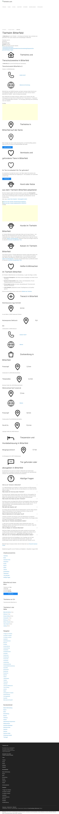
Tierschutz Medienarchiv (8, 685)
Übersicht (14, 807)
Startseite (4, 29)
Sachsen (5, 731)
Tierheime (4, 47)
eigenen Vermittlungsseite (12, 238)
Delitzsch (5, 614)
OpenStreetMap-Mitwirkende (33, 808)
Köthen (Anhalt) (6, 622)
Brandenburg (6, 713)
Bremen (5, 715)
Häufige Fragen (9, 49)
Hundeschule (5, 658)
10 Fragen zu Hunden (7, 635)
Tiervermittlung (6, 687)
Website (21, 344)
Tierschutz (5, 683)
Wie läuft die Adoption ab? (9, 507)
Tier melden (40, 6)
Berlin (4, 711)
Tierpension (29, 48)
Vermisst (5, 689)
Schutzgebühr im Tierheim (8, 692)
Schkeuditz (5, 618)
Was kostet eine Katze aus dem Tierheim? (13, 498)
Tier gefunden (6, 575)
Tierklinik (5, 680)
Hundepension (6, 656)
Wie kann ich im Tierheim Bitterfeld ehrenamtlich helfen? (17, 534)
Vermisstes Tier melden (6, 753)
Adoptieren (6, 48)
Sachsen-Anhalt (11, 29)
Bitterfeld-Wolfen (7, 612)
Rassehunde (5, 671)
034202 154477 (23, 334)
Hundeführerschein (7, 651)
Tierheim (4, 6)
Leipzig (5, 625)
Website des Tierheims (27, 291)
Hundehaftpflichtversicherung (9, 665)
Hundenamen (5, 655)
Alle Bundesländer (5, 784)
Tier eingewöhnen (6, 696)
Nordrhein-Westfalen (7, 725)
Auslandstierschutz (7, 640)
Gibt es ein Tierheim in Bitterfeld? (11, 485)
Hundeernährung (6, 646)
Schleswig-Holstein (7, 735)
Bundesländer (32, 6)
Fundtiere (5, 644)
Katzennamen (6, 669)
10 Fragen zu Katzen (7, 637)
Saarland (5, 729)
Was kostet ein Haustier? (8, 699)
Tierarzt (19, 48)
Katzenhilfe (5, 667)
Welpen (4, 690)
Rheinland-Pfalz (6, 727)
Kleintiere (19, 6)
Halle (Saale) (6, 623)
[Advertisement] (29, 18)
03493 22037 (23, 75)
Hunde (9, 6)
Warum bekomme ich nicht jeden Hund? (13, 514)
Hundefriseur (5, 649)
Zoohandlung (24, 48)
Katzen (13, 6)
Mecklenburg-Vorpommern (9, 721)
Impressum (4, 807)
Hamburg (5, 717)
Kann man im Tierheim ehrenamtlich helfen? (14, 521)
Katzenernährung (6, 694)
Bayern (4, 709)
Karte (8, 47)
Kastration (5, 698)
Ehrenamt (5, 642)
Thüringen (5, 737)
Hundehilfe (5, 653)
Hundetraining (6, 662)
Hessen (5, 719)
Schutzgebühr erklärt (22, 199)
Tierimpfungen (6, 678)
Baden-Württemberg (7, 707)
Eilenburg (5, 620)
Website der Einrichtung (25, 85)
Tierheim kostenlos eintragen (7, 755)
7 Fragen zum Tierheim (7, 633)
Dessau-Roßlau (6, 616)
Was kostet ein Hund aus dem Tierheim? (13, 491)
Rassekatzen (5, 673)
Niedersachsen (6, 723)
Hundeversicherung (7, 664)
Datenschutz (9, 807)
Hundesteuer (5, 660)
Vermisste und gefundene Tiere (15, 239)
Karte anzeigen (7, 147)
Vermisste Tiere (6, 559)
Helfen (16, 48)
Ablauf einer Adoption (12, 199)
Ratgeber (25, 6)
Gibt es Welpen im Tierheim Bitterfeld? (12, 528)
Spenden (5, 674)
